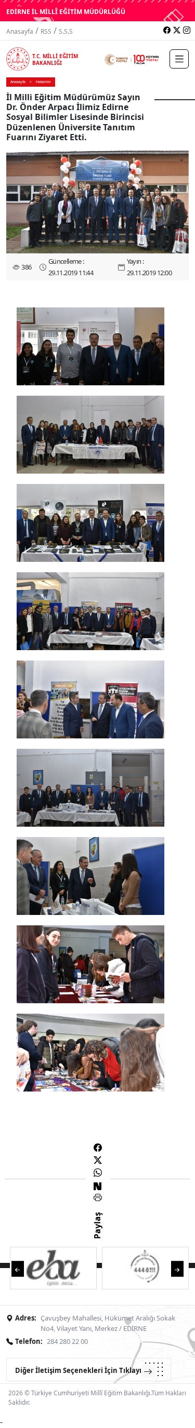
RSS (46, 31)
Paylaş (97, 1235)
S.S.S (66, 31)
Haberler (43, 81)
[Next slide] (177, 1268)
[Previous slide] (17, 1268)
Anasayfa (19, 31)
